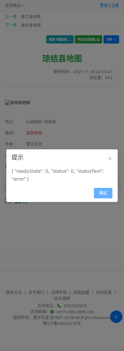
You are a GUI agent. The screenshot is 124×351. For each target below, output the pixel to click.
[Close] (109, 158)
